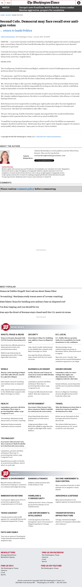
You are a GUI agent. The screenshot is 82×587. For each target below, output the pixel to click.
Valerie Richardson (8, 37)
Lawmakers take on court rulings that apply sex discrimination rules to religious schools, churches (67, 375)
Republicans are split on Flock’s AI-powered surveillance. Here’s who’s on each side (13, 463)
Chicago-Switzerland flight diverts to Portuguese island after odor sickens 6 (68, 521)
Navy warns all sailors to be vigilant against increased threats (68, 501)
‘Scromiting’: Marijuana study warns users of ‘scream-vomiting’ (13, 419)
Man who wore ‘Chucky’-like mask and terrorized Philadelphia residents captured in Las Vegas (68, 359)
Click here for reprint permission (48, 136)
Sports (44, 561)
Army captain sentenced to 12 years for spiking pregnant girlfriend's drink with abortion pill (33, 175)
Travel (59, 404)
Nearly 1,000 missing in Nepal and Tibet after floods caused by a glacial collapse (13, 374)
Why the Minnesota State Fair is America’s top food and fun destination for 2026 (68, 409)
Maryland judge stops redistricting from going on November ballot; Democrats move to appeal (68, 350)
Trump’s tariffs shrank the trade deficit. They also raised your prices (40, 394)
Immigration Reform (12, 496)
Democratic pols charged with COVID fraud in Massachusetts (13, 339)
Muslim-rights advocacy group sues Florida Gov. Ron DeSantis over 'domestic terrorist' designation (36, 169)
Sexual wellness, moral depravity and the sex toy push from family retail (68, 386)
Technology (7, 438)
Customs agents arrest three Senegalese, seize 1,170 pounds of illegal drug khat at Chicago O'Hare (40, 522)
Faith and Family (9, 532)
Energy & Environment (13, 478)
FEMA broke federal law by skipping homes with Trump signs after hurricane (11, 355)
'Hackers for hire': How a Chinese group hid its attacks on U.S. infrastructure (40, 504)
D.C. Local (61, 334)
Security (33, 334)
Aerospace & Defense (67, 496)
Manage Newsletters (8, 555)
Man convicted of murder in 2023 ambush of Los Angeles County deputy (68, 487)
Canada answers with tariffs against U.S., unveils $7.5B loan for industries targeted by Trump (13, 519)
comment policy (25, 188)
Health (4, 404)
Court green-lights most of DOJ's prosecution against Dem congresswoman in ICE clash (13, 502)
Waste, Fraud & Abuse (12, 334)
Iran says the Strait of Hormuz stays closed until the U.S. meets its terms (40, 357)
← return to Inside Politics (16, 30)
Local (44, 559)
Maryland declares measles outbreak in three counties (11, 425)
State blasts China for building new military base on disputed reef (40, 340)
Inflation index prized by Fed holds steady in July (39, 483)
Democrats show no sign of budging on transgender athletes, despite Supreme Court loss (32, 171)
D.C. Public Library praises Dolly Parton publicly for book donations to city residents (68, 340)
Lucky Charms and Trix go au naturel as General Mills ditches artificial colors (41, 374)
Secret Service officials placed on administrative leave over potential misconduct (13, 347)
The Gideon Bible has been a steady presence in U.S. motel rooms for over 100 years (66, 426)
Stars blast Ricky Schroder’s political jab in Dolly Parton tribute (38, 418)
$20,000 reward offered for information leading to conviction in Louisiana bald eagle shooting (13, 484)
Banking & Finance (38, 478)
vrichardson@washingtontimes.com (49, 155)
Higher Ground (64, 369)
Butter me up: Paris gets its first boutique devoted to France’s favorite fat (67, 418)
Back (8, 3)
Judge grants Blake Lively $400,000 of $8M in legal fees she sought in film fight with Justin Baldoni (40, 427)
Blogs (8, 15)
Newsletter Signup (8, 557)
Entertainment (36, 404)
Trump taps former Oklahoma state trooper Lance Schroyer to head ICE (26, 177)
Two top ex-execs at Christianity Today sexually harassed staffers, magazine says (13, 538)
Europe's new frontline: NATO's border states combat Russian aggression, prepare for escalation (46, 9)
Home (2, 15)
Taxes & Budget (9, 513)
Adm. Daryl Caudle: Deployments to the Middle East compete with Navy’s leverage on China (40, 349)
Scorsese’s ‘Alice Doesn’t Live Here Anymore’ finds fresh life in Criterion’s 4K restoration (40, 409)
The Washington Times (50, 555)
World (4, 369)
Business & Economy (39, 369)
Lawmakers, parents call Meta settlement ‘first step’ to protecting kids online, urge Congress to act (39, 385)
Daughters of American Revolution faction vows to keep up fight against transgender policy (33, 173)
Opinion (45, 557)
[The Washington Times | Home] (43, 2)
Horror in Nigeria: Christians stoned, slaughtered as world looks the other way (67, 394)
